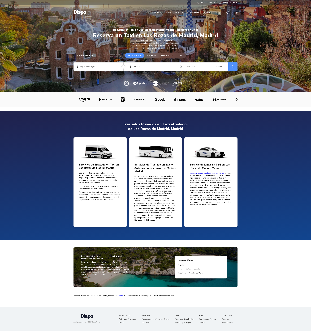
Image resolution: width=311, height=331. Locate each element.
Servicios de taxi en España (189, 269)
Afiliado (207, 12)
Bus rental (151, 55)
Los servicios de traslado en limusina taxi (207, 173)
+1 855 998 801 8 (208, 3)
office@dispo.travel (230, 3)
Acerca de (146, 315)
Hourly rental (167, 55)
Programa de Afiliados (184, 319)
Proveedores (227, 323)
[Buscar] (233, 66)
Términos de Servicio (207, 319)
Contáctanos (227, 315)
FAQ (201, 315)
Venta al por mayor (183, 323)
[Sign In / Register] (219, 12)
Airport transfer (134, 55)
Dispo (120, 296)
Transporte (156, 12)
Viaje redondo (83, 55)
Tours (168, 12)
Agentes (225, 319)
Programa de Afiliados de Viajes (190, 273)
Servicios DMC (193, 12)
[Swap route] (123, 66)
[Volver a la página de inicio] (79, 12)
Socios (121, 323)
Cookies (202, 323)
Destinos (179, 12)
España (181, 265)
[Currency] (236, 12)
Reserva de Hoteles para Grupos (155, 319)
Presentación (124, 315)
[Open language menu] (227, 12)
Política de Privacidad (127, 319)
